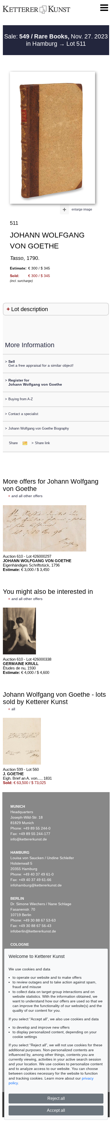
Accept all (56, 1110)
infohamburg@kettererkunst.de (36, 885)
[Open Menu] (104, 7)
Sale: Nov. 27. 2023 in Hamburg (56, 40)
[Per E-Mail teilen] (23, 443)
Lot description (29, 309)
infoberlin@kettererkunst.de (33, 931)
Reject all (56, 1098)
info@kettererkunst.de (28, 839)
